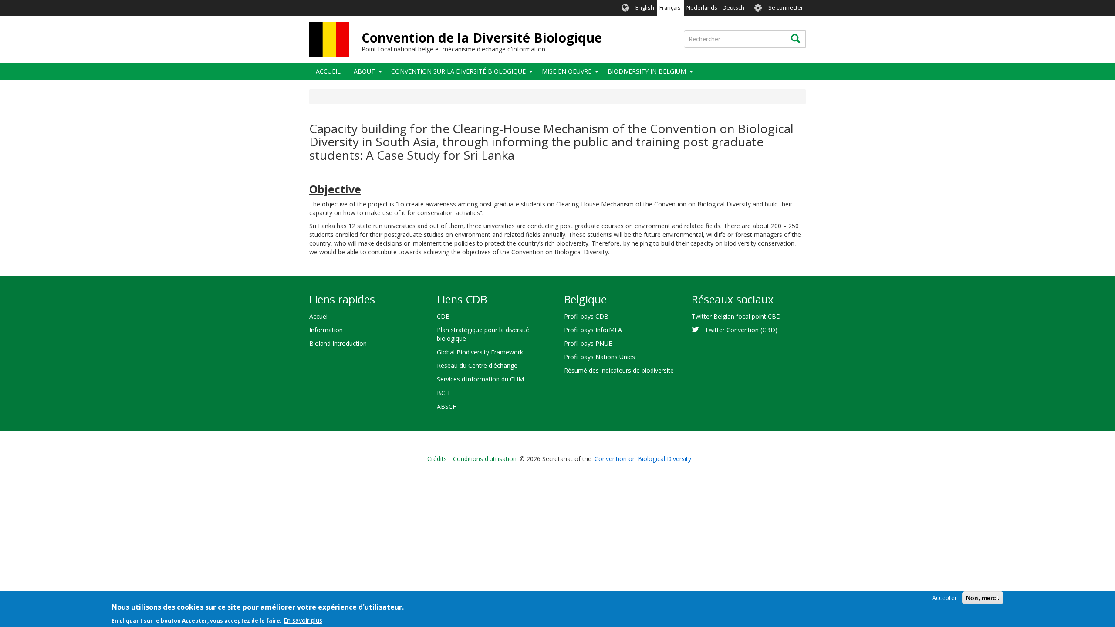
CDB (443, 316)
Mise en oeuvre (566, 71)
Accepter (944, 597)
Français (670, 7)
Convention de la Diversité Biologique (482, 38)
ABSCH (447, 406)
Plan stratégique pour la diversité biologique (483, 334)
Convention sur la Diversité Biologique (458, 71)
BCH (443, 393)
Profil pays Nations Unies (599, 357)
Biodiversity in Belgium (647, 71)
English (644, 7)
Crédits (437, 459)
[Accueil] (329, 39)
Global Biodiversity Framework (480, 352)
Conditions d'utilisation (485, 459)
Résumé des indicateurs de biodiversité (619, 370)
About (364, 71)
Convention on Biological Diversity (643, 459)
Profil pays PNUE (588, 343)
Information (326, 330)
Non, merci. (983, 597)
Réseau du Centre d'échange (477, 365)
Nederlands (701, 7)
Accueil (328, 71)
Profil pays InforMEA (593, 330)
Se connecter (785, 7)
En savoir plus (303, 620)
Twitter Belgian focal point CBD (736, 316)
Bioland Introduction (338, 343)
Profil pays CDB (586, 316)
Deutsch (733, 7)
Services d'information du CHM (480, 379)
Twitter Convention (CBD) (741, 330)
